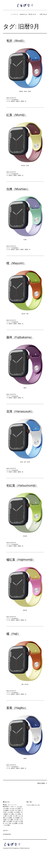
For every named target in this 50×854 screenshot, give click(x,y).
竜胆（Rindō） (16, 41)
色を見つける (32, 14)
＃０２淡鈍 (6, 808)
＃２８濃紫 (14, 823)
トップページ (14, 14)
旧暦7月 (10, 175)
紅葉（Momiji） (16, 115)
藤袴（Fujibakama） (20, 337)
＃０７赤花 (18, 810)
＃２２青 (16, 819)
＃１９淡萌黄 (16, 817)
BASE (5, 804)
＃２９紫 (20, 823)
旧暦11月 (18, 101)
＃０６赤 (12, 810)
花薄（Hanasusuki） (20, 411)
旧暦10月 (13, 101)
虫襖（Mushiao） (18, 189)
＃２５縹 (15, 821)
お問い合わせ (43, 14)
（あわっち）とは (35, 804)
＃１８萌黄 (9, 817)
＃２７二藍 (8, 823)
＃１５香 (9, 815)
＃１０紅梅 (17, 812)
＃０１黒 (19, 806)
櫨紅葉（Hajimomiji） (20, 559)
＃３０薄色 (7, 825)
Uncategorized (15, 99)
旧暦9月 (22, 101)
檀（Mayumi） (16, 263)
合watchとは (23, 14)
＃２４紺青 (9, 821)
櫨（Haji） (13, 633)
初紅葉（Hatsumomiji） (22, 485)
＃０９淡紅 (10, 812)
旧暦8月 (15, 175)
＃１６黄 (15, 815)
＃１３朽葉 (18, 814)
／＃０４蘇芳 (17, 808)
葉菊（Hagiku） (17, 708)
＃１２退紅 (11, 814)
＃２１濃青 (10, 819)
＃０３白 (12, 808)
